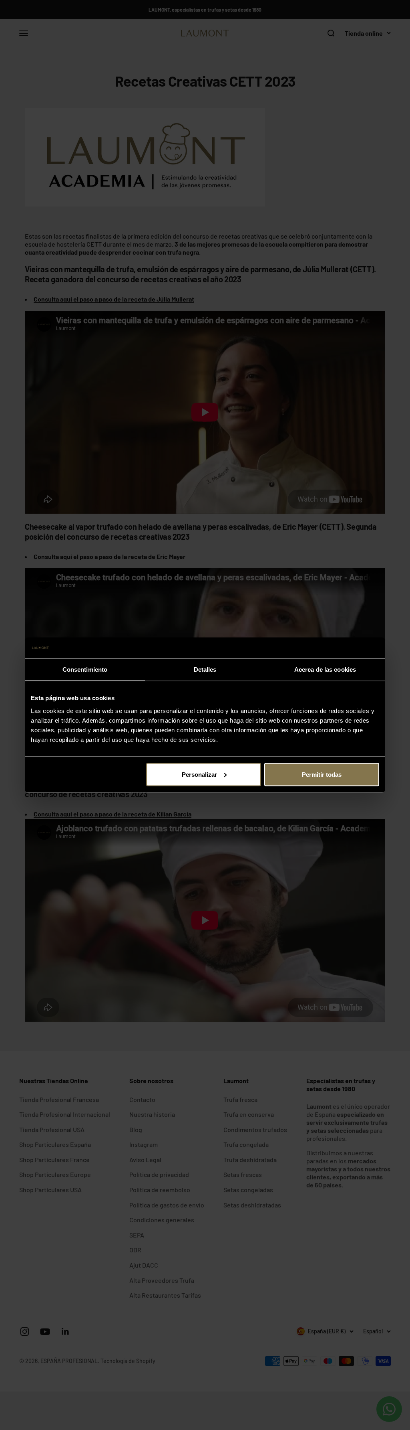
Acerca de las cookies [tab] (325, 669)
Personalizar (199, 774)
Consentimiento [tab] (84, 669)
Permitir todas (322, 774)
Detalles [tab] (205, 669)
